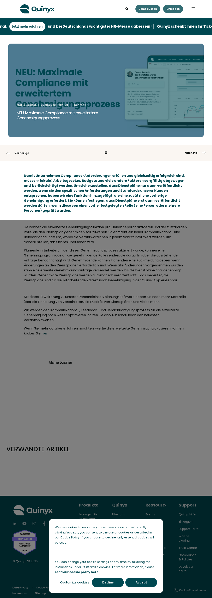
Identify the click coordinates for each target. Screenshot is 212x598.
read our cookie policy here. (77, 572)
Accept (141, 582)
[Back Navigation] (106, 153)
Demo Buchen (148, 9)
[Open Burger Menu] (193, 8)
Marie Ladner (26, 105)
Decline (108, 582)
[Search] (127, 8)
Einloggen (173, 9)
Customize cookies (74, 582)
